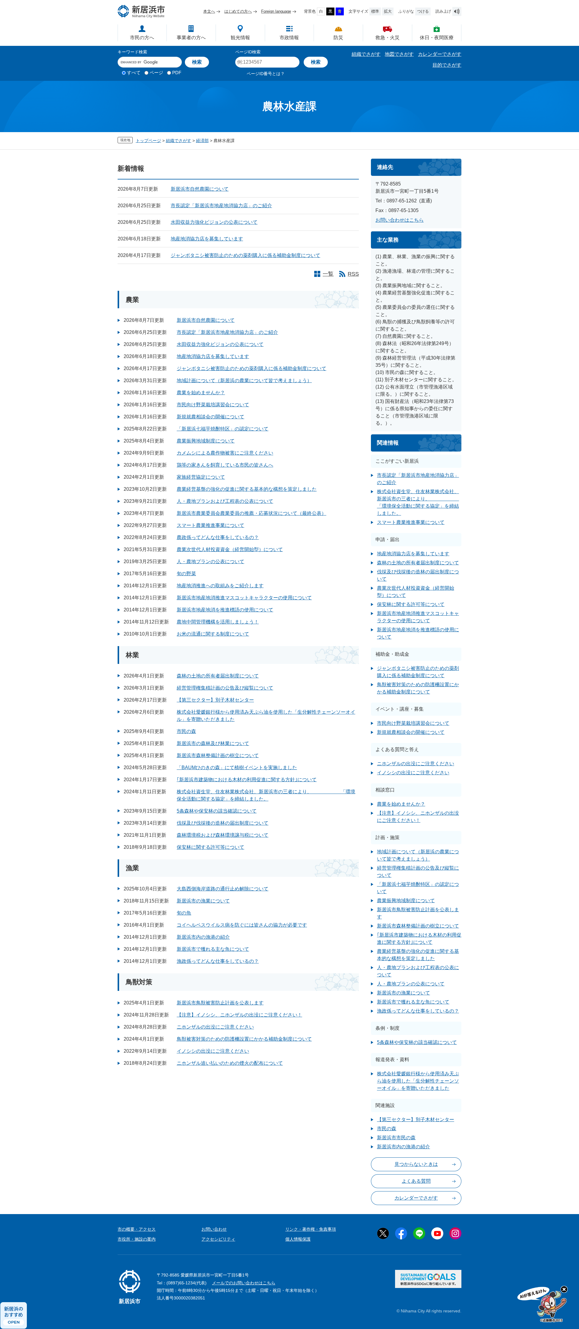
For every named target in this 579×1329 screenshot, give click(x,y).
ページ (156, 72)
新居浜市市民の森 (396, 1137)
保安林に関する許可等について (210, 847)
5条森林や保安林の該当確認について (217, 811)
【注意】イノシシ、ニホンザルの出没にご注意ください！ (239, 1014)
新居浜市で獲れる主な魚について (213, 949)
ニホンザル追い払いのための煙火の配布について (230, 1063)
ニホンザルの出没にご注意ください (215, 1026)
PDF (176, 72)
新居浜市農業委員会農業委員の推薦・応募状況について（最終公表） (251, 513)
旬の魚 (184, 912)
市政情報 (289, 37)
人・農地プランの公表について (210, 561)
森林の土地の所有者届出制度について (218, 675)
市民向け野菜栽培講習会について (213, 404)
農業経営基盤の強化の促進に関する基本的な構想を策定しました (247, 489)
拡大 (388, 11)
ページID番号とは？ (266, 73)
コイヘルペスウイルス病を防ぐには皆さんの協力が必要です (242, 925)
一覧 (328, 274)
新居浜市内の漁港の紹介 (203, 937)
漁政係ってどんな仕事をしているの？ (218, 961)
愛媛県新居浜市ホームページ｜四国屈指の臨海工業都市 (141, 11)
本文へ (209, 11)
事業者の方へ (191, 37)
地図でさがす (399, 54)
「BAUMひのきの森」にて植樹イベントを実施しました (237, 767)
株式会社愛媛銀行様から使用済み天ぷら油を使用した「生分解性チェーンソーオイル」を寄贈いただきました (418, 1081)
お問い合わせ (214, 1229)
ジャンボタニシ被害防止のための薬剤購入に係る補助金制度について (245, 255)
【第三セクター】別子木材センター (215, 700)
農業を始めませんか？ (201, 392)
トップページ (148, 140)
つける (423, 11)
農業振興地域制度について (206, 440)
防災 (338, 37)
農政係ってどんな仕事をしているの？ (218, 537)
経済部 (202, 140)
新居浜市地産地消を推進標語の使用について (225, 609)
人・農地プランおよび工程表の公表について (225, 501)
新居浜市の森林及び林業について (213, 743)
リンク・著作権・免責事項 (310, 1229)
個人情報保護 (298, 1239)
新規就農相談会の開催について (210, 416)
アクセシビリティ (218, 1239)
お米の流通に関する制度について (213, 633)
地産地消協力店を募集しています (207, 238)
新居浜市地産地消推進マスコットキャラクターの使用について (244, 597)
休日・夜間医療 (437, 37)
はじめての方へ (238, 11)
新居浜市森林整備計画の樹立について (218, 755)
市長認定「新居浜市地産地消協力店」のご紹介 (221, 205)
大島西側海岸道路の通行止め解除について (222, 888)
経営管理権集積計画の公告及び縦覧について (225, 687)
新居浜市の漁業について (203, 900)
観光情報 (240, 37)
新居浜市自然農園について (200, 189)
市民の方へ (142, 37)
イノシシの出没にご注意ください (213, 1051)
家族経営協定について (201, 477)
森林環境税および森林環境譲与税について (222, 835)
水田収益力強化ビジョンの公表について (214, 222)
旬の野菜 (186, 573)
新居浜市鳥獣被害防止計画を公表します (220, 1002)
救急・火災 (387, 37)
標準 (375, 11)
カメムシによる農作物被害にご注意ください (225, 452)
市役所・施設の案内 (137, 1239)
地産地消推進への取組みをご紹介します (220, 585)
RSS (353, 274)
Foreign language (276, 11)
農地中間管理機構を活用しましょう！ (218, 621)
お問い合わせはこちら (399, 220)
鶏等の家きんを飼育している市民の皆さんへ (225, 465)
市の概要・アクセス (137, 1229)
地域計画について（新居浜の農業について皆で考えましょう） (244, 380)
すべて (134, 72)
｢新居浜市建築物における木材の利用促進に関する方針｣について (247, 779)
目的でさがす (446, 65)
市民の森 (186, 731)
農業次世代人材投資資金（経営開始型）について (230, 549)
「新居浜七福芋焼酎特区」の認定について (222, 428)
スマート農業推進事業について (210, 525)
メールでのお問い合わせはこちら (243, 1282)
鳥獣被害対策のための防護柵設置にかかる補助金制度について (244, 1039)
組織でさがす (366, 54)
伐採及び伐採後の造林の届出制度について (222, 823)
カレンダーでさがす (439, 54)
